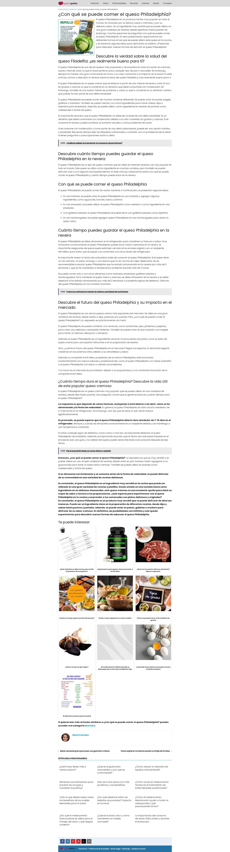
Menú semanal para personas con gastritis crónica (85, 751)
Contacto (82, 849)
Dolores (145, 3)
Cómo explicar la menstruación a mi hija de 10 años (145, 751)
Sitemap (126, 849)
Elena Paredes (80, 734)
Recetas (134, 3)
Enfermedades (119, 3)
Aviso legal (115, 849)
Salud (105, 3)
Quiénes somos (139, 849)
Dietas (156, 3)
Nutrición (95, 3)
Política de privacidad (99, 849)
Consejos (167, 3)
